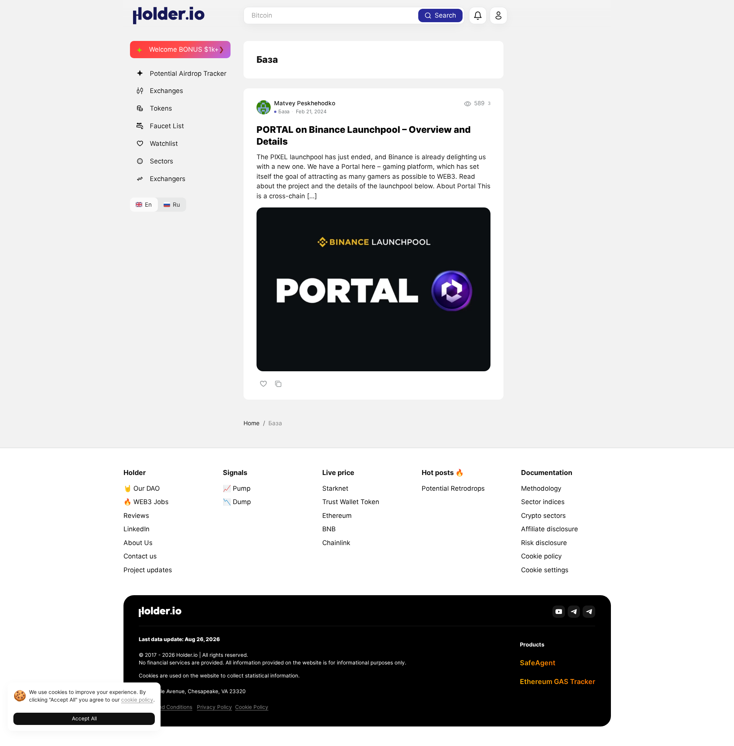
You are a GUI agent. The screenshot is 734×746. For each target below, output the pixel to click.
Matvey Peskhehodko (304, 103)
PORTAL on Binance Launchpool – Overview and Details (364, 135)
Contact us (140, 556)
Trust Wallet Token (350, 502)
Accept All (84, 718)
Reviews (136, 515)
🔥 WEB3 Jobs (146, 502)
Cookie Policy (251, 707)
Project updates (147, 570)
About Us (138, 543)
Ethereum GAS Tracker (557, 681)
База (283, 111)
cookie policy (137, 700)
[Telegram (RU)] (589, 612)
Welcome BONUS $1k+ (184, 49)
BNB (329, 529)
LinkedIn (136, 529)
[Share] (278, 384)
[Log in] (498, 15)
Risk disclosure (544, 543)
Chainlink (336, 543)
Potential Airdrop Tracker (188, 73)
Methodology (541, 488)
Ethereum (337, 515)
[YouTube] (558, 612)
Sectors (161, 161)
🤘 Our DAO (141, 488)
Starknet (335, 488)
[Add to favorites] (263, 384)
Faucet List (167, 126)
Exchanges (166, 91)
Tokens (161, 108)
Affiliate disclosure (549, 529)
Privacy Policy (214, 707)
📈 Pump (236, 488)
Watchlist (164, 143)
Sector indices (543, 502)
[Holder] (160, 612)
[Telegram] (574, 612)
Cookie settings (544, 570)
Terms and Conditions (165, 707)
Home (252, 423)
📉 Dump (237, 502)
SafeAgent (537, 663)
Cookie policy (541, 556)
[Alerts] (478, 15)
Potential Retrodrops (453, 488)
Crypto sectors (543, 515)
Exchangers (167, 179)
